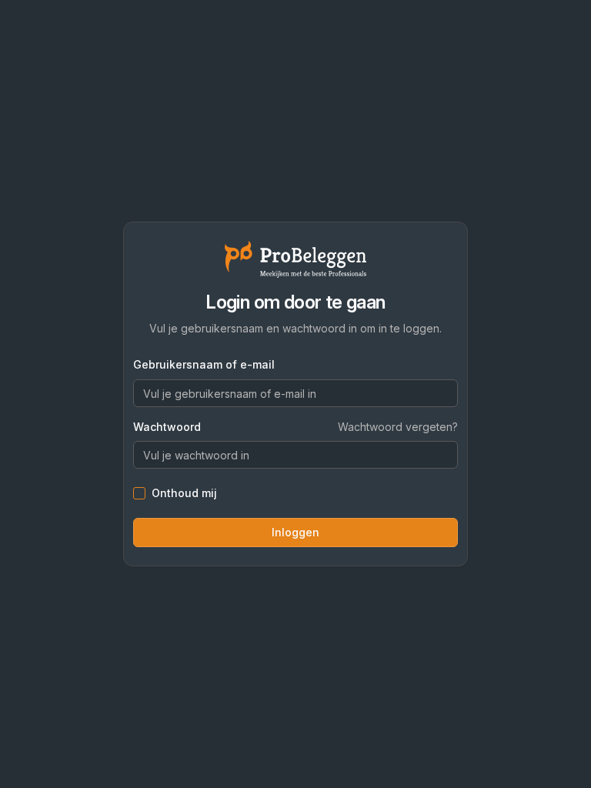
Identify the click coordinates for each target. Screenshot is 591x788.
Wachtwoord (167, 427)
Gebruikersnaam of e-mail (204, 364)
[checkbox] (139, 493)
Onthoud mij (184, 493)
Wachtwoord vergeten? (398, 426)
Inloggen (295, 532)
